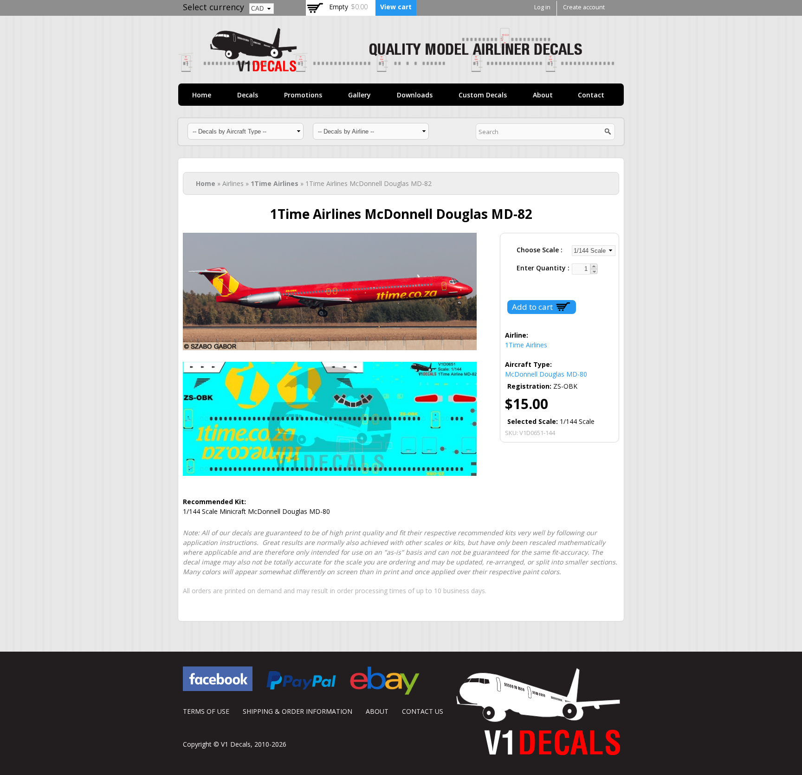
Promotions (303, 94)
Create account (584, 7)
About (543, 94)
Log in (542, 7)
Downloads (415, 94)
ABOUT (377, 711)
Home (201, 94)
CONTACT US (422, 711)
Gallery (359, 94)
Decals (247, 94)
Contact (591, 94)
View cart (396, 6)
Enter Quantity (542, 267)
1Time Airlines (274, 183)
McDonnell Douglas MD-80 (546, 374)
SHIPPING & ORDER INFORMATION (297, 711)
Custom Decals (483, 94)
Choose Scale (539, 249)
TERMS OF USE (206, 711)
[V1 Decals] (396, 67)
